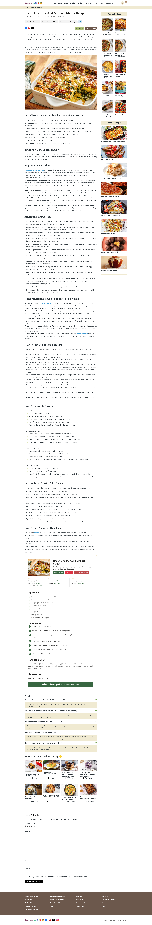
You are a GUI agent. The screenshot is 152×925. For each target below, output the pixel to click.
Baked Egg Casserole (32, 22)
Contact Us (105, 896)
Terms (104, 903)
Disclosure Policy (81, 903)
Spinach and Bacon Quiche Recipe (107, 55)
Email (27, 869)
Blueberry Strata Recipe (107, 96)
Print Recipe (79, 28)
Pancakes (88, 3)
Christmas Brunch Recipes (68, 22)
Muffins (72, 3)
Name (27, 861)
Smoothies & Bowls (56, 903)
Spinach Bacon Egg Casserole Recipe (107, 34)
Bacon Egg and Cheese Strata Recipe (120, 34)
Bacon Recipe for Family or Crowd (107, 116)
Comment (29, 831)
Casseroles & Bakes (36, 7)
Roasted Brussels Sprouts (34, 170)
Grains (80, 3)
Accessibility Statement (109, 899)
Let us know (65, 684)
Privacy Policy (80, 906)
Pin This (69, 573)
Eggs (66, 3)
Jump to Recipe (91, 28)
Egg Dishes (28, 899)
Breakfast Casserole (45, 303)
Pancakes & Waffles (31, 909)
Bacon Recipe (119, 115)
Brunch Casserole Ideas (49, 22)
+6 (80, 22)
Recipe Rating (30, 823)
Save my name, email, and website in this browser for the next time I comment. (57, 877)
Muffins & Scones (30, 903)
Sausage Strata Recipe (120, 75)
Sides (102, 3)
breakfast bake (82, 334)
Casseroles (58, 3)
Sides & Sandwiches (57, 899)
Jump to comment (81, 573)
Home (26, 7)
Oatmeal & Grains (30, 906)
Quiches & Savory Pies (57, 896)
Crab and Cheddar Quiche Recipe (107, 76)
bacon (36, 533)
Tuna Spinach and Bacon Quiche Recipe (120, 55)
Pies (95, 3)
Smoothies (110, 3)
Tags (52, 906)
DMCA (103, 906)
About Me (79, 896)
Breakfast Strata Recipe (119, 96)
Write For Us (79, 899)
